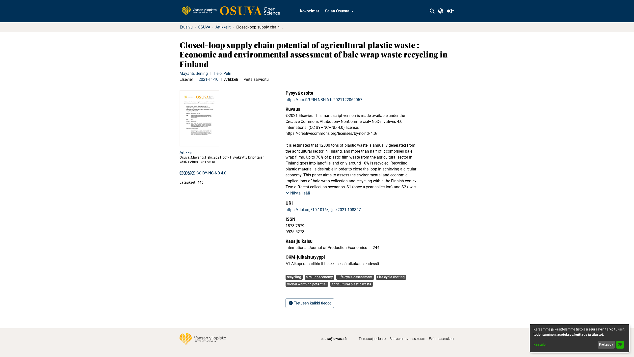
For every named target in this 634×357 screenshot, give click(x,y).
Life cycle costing (391, 277)
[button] (432, 11)
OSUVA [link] (204, 27)
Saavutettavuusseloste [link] (407, 339)
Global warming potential (307, 284)
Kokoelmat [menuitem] (309, 11)
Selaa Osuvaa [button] (337, 11)
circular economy (319, 277)
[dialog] (579, 338)
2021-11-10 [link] (208, 79)
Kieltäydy (606, 344)
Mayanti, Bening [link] (194, 73)
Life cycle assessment (355, 277)
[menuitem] (338, 11)
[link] (233, 11)
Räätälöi (539, 344)
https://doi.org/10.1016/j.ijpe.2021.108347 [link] (323, 209)
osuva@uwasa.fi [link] (334, 339)
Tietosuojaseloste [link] (372, 339)
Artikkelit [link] (223, 27)
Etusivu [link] (186, 27)
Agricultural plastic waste (351, 284)
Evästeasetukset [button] (441, 339)
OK (620, 344)
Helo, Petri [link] (222, 73)
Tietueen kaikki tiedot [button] (312, 303)
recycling (294, 277)
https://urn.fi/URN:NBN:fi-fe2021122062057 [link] (324, 99)
